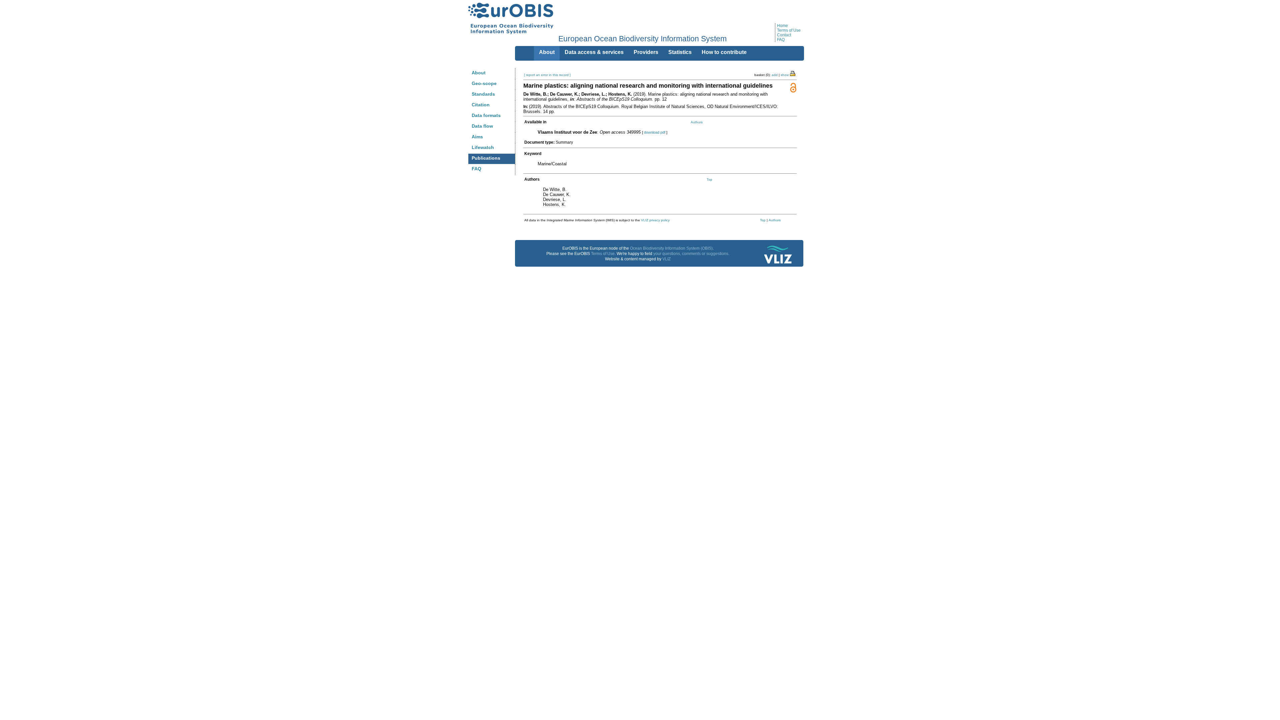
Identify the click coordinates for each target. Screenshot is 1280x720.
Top (709, 179)
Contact (784, 35)
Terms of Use (789, 30)
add (775, 75)
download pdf (654, 132)
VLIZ (666, 259)
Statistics (680, 52)
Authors (697, 122)
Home (782, 25)
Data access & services (594, 52)
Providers (646, 52)
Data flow (482, 126)
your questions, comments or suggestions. (691, 253)
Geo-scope (484, 83)
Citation (481, 104)
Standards (483, 94)
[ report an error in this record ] (547, 75)
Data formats (486, 115)
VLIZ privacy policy (655, 220)
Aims (477, 136)
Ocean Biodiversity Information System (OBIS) (671, 248)
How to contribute (724, 52)
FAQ (781, 39)
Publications (486, 158)
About (479, 72)
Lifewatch (483, 147)
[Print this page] (793, 73)
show (785, 75)
